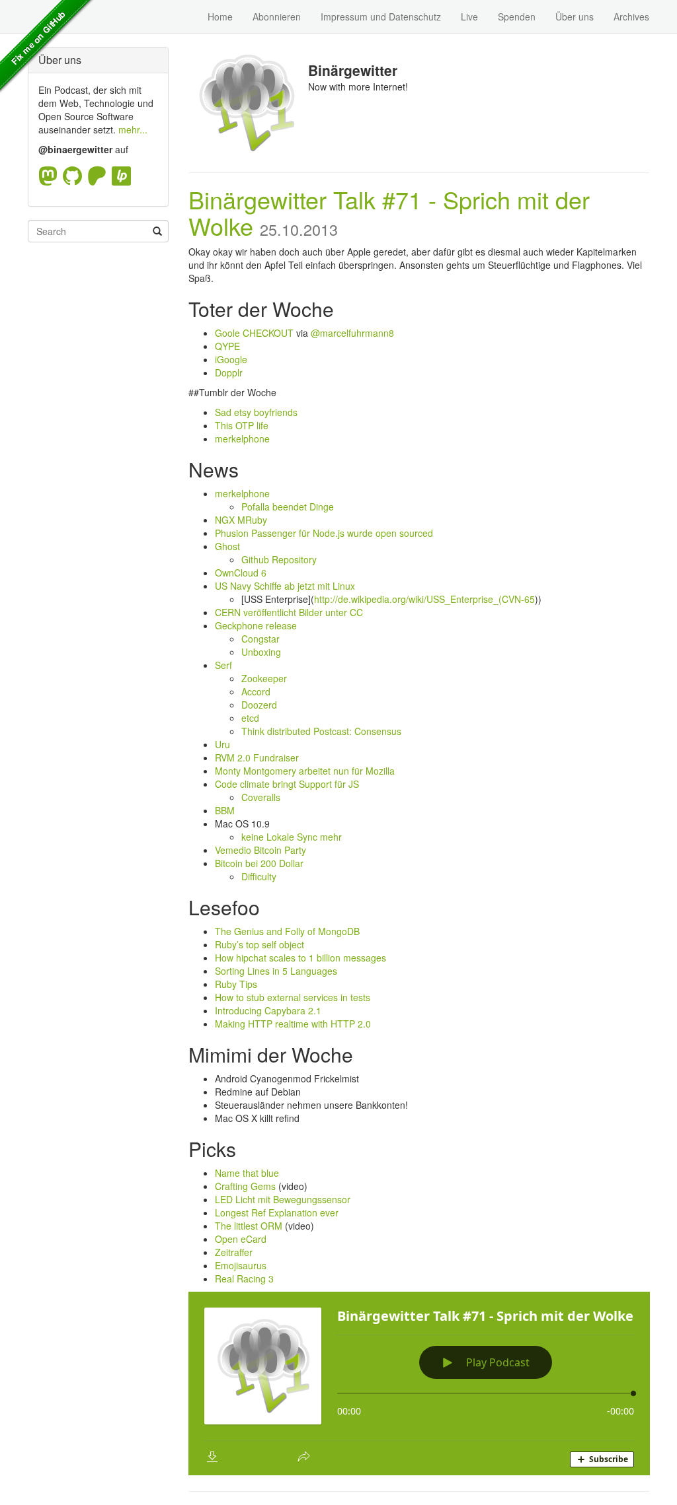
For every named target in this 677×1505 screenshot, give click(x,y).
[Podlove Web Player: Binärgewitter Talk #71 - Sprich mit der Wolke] (419, 1383)
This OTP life (241, 425)
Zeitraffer (234, 1252)
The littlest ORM (248, 1225)
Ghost (227, 546)
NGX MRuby (241, 519)
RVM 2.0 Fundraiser (257, 757)
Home (220, 16)
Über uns (574, 16)
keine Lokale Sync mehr (291, 836)
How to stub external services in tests (292, 997)
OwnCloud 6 (240, 572)
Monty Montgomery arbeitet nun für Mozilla (305, 770)
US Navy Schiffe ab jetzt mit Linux (285, 585)
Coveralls (260, 797)
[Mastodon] (50, 176)
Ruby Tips (236, 984)
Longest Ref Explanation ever (276, 1212)
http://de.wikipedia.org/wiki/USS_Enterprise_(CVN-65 (424, 599)
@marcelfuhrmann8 (352, 332)
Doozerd (259, 704)
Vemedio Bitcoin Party (260, 850)
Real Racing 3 (244, 1278)
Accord (255, 691)
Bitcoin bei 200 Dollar (259, 863)
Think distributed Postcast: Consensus (321, 731)
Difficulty (258, 876)
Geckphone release (256, 625)
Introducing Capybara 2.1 (268, 1010)
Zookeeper (264, 678)
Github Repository (279, 559)
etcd (250, 717)
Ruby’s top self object (259, 944)
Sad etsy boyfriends (256, 412)
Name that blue (247, 1172)
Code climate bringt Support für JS (287, 783)
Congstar (260, 638)
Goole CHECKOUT (254, 332)
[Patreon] (99, 176)
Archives (631, 16)
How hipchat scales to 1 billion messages (300, 957)
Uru (222, 744)
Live (469, 16)
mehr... (132, 129)
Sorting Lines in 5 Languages (276, 970)
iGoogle (231, 359)
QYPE (227, 346)
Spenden (517, 16)
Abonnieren (277, 16)
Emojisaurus (240, 1265)
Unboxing (261, 651)
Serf (223, 665)
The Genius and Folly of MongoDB (287, 931)
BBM (225, 810)
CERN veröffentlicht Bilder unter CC (289, 612)
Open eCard (240, 1238)
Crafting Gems (245, 1186)
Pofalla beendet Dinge (287, 506)
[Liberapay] (121, 176)
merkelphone (242, 438)
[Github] (75, 176)
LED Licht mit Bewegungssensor (282, 1199)
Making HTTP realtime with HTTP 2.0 (293, 1023)
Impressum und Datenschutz (381, 16)
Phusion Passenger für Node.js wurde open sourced (324, 533)
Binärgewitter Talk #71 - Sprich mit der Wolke (389, 212)
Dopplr (229, 372)
